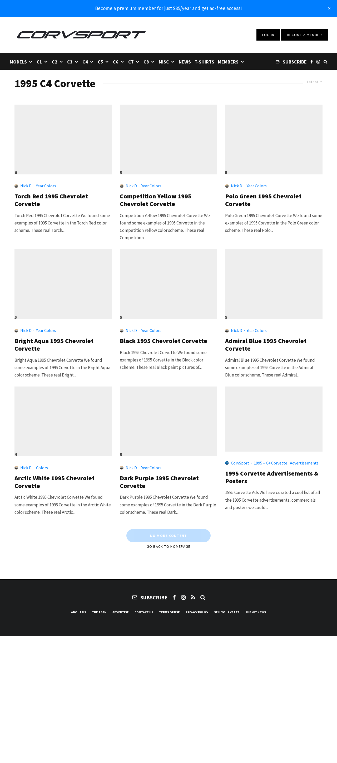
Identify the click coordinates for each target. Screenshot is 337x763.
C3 (70, 62)
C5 (100, 62)
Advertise (120, 612)
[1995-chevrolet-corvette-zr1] (168, 137)
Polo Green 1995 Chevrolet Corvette (263, 200)
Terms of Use (169, 612)
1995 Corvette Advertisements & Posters (272, 477)
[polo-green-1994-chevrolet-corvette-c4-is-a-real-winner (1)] (274, 137)
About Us (78, 612)
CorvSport (240, 463)
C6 (115, 62)
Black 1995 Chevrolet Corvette (163, 341)
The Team (99, 612)
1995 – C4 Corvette (270, 463)
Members (228, 62)
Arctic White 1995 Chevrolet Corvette (54, 482)
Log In (268, 34)
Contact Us (144, 612)
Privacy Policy (197, 612)
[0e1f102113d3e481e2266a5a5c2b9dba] (168, 281)
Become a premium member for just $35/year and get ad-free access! (168, 8)
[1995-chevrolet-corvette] (63, 137)
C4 (85, 62)
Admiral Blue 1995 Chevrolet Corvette (265, 345)
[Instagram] (318, 61)
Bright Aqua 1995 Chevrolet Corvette (53, 345)
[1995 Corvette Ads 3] (274, 419)
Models (18, 62)
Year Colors (46, 185)
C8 (146, 62)
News (185, 62)
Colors (42, 467)
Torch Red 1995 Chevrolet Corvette (51, 200)
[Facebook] (312, 61)
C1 (39, 62)
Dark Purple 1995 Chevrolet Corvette (159, 482)
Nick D (26, 185)
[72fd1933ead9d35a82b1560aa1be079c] (63, 419)
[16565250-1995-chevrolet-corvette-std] (168, 419)
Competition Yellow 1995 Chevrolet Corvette (155, 200)
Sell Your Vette (227, 612)
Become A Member (304, 34)
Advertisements (304, 463)
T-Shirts (204, 62)
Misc (164, 62)
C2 (54, 62)
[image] (274, 281)
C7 (131, 62)
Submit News (255, 612)
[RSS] (193, 597)
